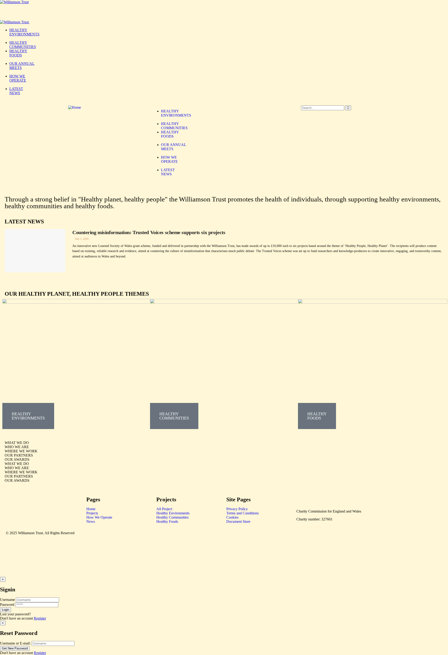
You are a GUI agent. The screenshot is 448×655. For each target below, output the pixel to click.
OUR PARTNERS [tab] (19, 455)
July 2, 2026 (81, 238)
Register (40, 618)
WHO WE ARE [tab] (17, 447)
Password (7, 604)
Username (7, 600)
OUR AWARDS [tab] (17, 459)
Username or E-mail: (15, 643)
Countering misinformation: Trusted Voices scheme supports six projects (148, 232)
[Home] (74, 107)
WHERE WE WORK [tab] (21, 451)
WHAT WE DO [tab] (17, 443)
